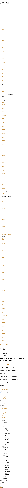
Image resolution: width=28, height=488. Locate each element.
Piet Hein (2, 287)
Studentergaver (3, 129)
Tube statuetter (3, 326)
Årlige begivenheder (3, 104)
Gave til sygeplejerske (4, 173)
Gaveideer (3, 426)
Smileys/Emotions (3, 87)
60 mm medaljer (7, 464)
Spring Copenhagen (3, 290)
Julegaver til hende (3, 181)
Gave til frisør (3, 152)
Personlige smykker (2, 345)
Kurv (0, 341)
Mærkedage (5, 436)
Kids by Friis (3, 268)
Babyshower (3, 122)
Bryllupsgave (6, 439)
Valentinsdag (3, 111)
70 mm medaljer (7, 465)
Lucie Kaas (3, 91)
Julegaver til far (3, 184)
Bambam (2, 247)
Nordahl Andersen (5, 453)
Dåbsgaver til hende (3, 226)
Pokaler (2, 304)
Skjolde (4, 475)
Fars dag (6, 441)
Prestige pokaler (7, 457)
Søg (7, 3)
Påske (5, 444)
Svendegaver (3, 130)
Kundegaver (3, 119)
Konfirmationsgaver (7, 438)
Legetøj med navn (3, 148)
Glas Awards (6, 473)
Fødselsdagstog (3, 140)
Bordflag (2, 44)
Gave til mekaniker (3, 163)
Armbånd (2, 80)
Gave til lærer (3, 159)
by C (3, 448)
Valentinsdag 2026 (7, 440)
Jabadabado (3, 272)
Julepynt (2, 47)
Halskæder (3, 77)
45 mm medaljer (7, 463)
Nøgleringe (3, 51)
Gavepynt (6, 434)
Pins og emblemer (3, 337)
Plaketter (6, 460)
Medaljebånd (6, 468)
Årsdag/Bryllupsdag (3, 133)
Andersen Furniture (3, 243)
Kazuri (2, 269)
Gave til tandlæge (3, 174)
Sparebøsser (3, 137)
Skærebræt (3, 55)
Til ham (6, 427)
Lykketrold (3, 279)
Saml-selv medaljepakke (8, 466)
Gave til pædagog (3, 166)
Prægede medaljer (7, 467)
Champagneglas (3, 69)
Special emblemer (3, 322)
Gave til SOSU (3, 170)
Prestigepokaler (3, 308)
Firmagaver (3, 118)
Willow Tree (3, 301)
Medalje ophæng (3, 333)
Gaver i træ (6, 430)
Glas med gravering (7, 431)
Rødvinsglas (3, 66)
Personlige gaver (3, 29)
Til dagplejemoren (3, 33)
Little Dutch (3, 276)
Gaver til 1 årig (3, 37)
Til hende (6, 428)
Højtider (2, 177)
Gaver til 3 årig (3, 40)
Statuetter (3, 323)
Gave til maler (3, 162)
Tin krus (6, 459)
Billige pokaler (3, 305)
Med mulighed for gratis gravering (6, 234)
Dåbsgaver (6, 437)
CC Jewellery (3, 254)
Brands (3, 446)
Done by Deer (3, 257)
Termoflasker (3, 58)
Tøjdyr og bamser (3, 62)
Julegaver (6, 443)
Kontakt (3, 479)
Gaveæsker (6, 469)
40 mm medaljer (7, 462)
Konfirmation (3, 108)
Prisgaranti (5, 478)
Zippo (2, 298)
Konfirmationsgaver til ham (4, 115)
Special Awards (7, 474)
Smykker (2, 76)
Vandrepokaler (6, 458)
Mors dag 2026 (7, 442)
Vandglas (2, 73)
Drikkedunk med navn (4, 208)
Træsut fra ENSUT (3, 216)
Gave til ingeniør (3, 155)
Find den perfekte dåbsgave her (4, 344)
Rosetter (2, 330)
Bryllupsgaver (3, 126)
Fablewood (4, 449)
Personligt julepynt (3, 188)
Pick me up (3, 88)
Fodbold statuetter (7, 471)
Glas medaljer (3, 319)
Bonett (2, 250)
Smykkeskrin (3, 144)
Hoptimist (3, 265)
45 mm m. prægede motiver (4, 315)
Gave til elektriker (3, 151)
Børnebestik (3, 141)
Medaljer (2, 312)
